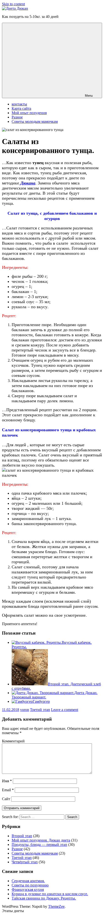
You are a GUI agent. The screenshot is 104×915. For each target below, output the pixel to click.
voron (24, 710)
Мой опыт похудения (29, 113)
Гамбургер (41, 701)
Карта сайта (21, 108)
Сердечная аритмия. (28, 881)
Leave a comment (64, 710)
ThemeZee (56, 906)
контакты (19, 104)
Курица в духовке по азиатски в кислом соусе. (50, 894)
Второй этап (22, 836)
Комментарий (13, 741)
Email (8, 790)
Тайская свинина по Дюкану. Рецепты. (44, 898)
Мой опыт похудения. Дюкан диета (41, 840)
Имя (7, 781)
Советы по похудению (30, 885)
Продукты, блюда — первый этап (39, 844)
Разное (17, 117)
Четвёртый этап (25, 862)
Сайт (6, 799)
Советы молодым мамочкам (35, 121)
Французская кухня (28, 889)
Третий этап (40, 710)
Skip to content (13, 4)
